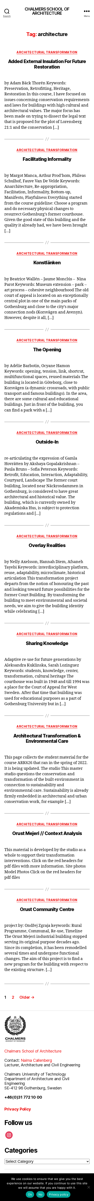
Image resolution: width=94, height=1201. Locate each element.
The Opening (47, 349)
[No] (88, 1187)
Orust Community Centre (47, 909)
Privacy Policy (17, 1109)
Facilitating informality (47, 159)
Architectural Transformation (47, 52)
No (40, 1194)
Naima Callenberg (36, 1060)
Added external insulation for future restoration (47, 63)
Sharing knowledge (47, 643)
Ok (30, 1194)
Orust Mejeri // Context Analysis (47, 833)
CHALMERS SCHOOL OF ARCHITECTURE (47, 11)
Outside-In (47, 442)
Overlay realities (47, 545)
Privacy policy (58, 1194)
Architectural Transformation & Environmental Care (47, 738)
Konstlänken (47, 262)
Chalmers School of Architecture (32, 1051)
